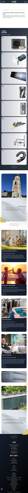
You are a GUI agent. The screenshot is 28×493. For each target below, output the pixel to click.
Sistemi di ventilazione (14, 463)
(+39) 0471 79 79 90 (14, 451)
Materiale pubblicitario (14, 470)
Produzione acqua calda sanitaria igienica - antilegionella (14, 477)
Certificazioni (14, 489)
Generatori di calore (14, 474)
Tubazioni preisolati (14, 481)
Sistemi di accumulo (14, 478)
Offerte (14, 488)
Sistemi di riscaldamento (14, 460)
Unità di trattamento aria (14, 483)
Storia (14, 468)
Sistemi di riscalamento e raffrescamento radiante (14, 479)
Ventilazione (14, 475)
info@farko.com (15, 453)
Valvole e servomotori (14, 487)
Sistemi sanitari (14, 486)
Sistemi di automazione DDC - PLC (14, 484)
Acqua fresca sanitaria (14, 462)
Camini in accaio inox (14, 480)
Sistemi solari (14, 461)
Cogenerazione (14, 485)
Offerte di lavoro (14, 469)
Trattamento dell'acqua (14, 482)
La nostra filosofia (14, 467)
